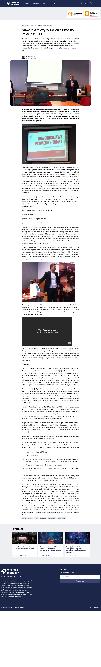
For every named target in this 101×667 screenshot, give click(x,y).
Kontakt (90, 607)
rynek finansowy (52, 518)
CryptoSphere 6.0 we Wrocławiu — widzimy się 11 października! (24, 548)
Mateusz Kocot (31, 56)
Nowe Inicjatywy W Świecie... (45, 25)
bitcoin (36, 518)
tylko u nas (33, 25)
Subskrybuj (80, 581)
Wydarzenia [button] (51, 3)
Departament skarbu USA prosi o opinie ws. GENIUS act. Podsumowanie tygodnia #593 (50, 548)
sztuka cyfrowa (61, 518)
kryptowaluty (43, 518)
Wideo (43, 3)
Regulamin (97, 607)
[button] (91, 3)
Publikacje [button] (35, 3)
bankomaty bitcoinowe (27, 518)
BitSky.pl (11, 607)
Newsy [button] (27, 3)
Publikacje (27, 25)
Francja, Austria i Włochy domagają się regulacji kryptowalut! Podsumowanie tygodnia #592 (76, 549)
